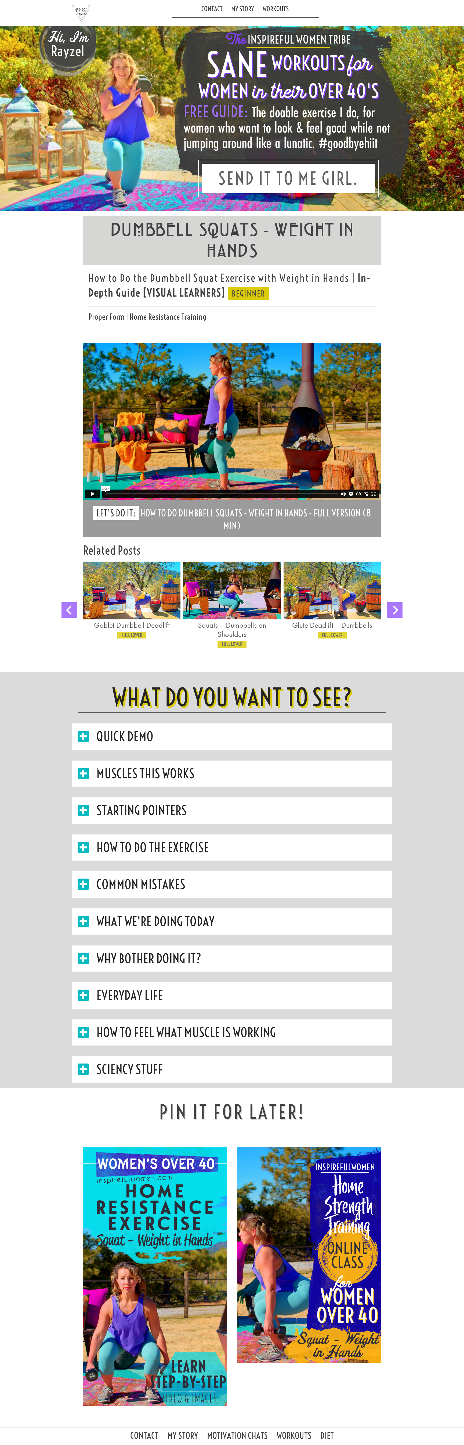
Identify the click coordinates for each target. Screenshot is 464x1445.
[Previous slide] (69, 610)
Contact (212, 9)
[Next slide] (395, 610)
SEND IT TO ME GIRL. (288, 178)
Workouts (276, 9)
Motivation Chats (237, 1437)
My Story (242, 9)
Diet (327, 1437)
